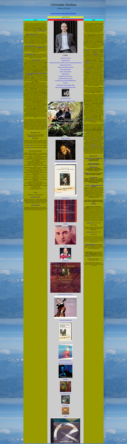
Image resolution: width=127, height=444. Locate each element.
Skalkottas (96, 54)
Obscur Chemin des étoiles (30, 46)
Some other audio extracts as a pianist (65, 67)
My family (65, 82)
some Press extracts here (65, 58)
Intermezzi (88, 62)
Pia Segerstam (96, 139)
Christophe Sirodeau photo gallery (65, 78)
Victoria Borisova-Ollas (90, 244)
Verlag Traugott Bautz (89, 119)
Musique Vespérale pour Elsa (32, 34)
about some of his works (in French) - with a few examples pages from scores (65, 62)
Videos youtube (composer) (65, 71)
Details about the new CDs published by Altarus (65, 87)
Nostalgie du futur (36, 60)
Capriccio (28, 145)
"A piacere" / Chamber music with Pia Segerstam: (93, 186)
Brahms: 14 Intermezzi (93, 163)
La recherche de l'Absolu (30, 54)
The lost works (93, 177)
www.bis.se (93, 203)
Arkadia (65, 416)
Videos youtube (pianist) (65, 69)
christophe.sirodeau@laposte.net (67, 19)
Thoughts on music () (65, 76)
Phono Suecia (65, 405)
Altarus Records (31, 136)
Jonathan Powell (40, 47)
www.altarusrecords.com (65, 98)
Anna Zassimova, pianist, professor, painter (65, 85)
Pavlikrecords (29, 147)
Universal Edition (41, 30)
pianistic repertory (65, 73)
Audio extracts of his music (65, 64)
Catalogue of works (65, 60)
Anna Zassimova (88, 68)
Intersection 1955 (87, 61)
